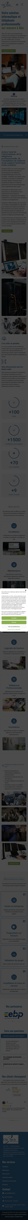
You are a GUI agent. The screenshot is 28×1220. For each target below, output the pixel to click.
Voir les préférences (14, 626)
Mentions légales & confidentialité (14, 629)
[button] (25, 590)
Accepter (14, 618)
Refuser (14, 622)
